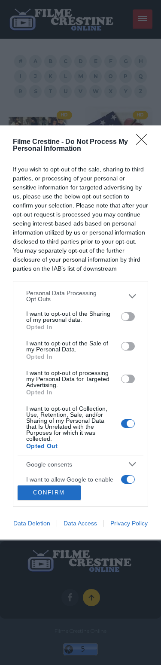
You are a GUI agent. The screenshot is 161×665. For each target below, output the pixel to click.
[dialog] (80, 332)
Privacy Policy (129, 523)
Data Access (80, 523)
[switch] (128, 316)
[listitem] (80, 296)
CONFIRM (49, 492)
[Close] (144, 142)
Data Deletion (31, 523)
